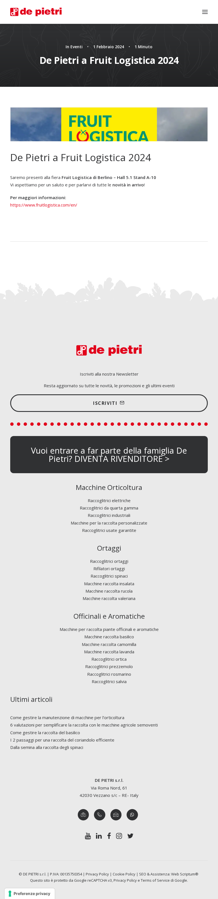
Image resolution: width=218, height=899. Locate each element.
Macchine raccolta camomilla (109, 644)
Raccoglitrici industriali (109, 515)
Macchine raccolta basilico (109, 636)
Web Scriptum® (185, 874)
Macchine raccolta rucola (109, 591)
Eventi (76, 46)
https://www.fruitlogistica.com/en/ (43, 205)
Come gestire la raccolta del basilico (45, 732)
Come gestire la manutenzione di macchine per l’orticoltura (67, 717)
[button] (205, 12)
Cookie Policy (124, 874)
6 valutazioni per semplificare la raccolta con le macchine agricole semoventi (84, 725)
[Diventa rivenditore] (109, 454)
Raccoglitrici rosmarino (109, 674)
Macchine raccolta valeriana (109, 598)
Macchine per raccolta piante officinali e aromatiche (109, 629)
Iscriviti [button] (105, 403)
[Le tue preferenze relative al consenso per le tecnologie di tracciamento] (30, 893)
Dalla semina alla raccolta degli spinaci (46, 747)
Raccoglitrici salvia (109, 681)
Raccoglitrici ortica (109, 659)
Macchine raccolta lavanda (109, 651)
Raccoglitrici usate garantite (109, 530)
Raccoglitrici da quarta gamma (109, 508)
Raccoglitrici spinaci (109, 576)
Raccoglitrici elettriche (109, 500)
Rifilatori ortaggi (109, 568)
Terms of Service (155, 880)
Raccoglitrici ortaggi (109, 561)
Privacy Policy (97, 874)
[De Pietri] (36, 12)
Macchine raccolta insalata (109, 583)
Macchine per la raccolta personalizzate (109, 523)
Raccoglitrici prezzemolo (109, 666)
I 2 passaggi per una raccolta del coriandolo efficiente (62, 740)
